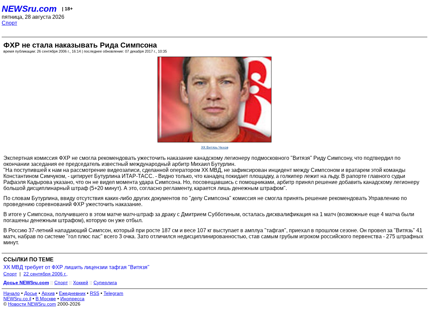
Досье (30, 293)
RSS (94, 293)
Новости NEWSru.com (32, 304)
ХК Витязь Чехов (214, 147)
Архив (48, 293)
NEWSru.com (29, 9)
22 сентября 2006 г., (45, 273)
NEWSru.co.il (17, 298)
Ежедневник (72, 293)
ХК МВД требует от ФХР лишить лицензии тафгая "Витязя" (76, 267)
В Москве (46, 298)
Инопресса (72, 298)
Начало (11, 293)
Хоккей (80, 282)
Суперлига (105, 282)
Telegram (113, 293)
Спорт (9, 23)
